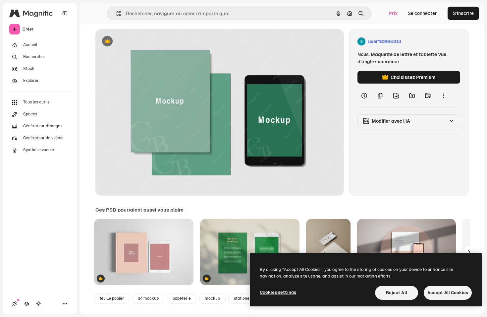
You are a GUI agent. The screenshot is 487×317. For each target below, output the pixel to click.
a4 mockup (148, 298)
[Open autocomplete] (116, 13)
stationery (243, 298)
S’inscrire (463, 13)
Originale (139, 41)
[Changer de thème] (38, 303)
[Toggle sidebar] (65, 13)
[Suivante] (469, 252)
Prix (393, 13)
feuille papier (112, 298)
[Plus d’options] (443, 95)
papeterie (182, 298)
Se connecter (422, 13)
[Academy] (26, 303)
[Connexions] (14, 303)
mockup (212, 298)
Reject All (396, 292)
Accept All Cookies (447, 292)
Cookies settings (278, 292)
